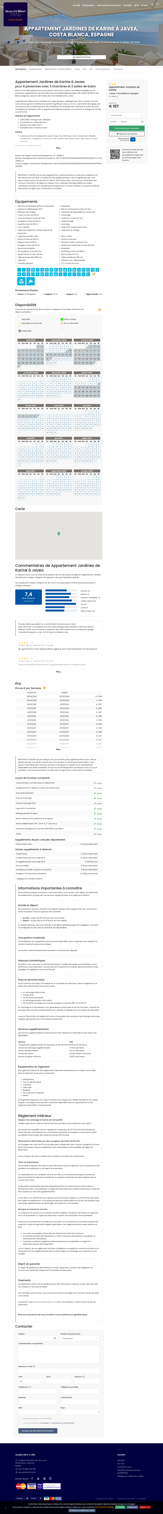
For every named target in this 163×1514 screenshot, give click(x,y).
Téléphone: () (24, 1387)
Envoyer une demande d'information (38, 1431)
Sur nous (120, 1463)
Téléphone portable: (70, 1387)
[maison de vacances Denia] (15, 14)
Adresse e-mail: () (26, 1366)
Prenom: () (80, 1377)
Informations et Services (109, 5)
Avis (85, 69)
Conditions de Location (105, 1498)
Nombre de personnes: (71, 1334)
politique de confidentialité (63, 1423)
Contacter (118, 69)
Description (20, 69)
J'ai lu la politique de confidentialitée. (37, 1418)
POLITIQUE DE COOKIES (104, 1507)
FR (138, 5)
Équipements (35, 69)
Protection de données (126, 1498)
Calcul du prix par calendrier (126, 128)
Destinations (88, 5)
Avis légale (141, 1498)
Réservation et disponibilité (58, 69)
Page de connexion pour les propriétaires (128, 1471)
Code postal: (66, 1397)
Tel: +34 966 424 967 (27, 1469)
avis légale (44, 1423)
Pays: (63, 1408)
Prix (91, 69)
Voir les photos (82, 57)
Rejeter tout (145, 1507)
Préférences (132, 1507)
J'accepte (120, 1507)
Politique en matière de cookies (82, 1510)
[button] (58, 534)
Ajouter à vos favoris (128, 134)
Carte (77, 69)
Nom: (49, 1377)
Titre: (20, 1377)
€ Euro (144, 5)
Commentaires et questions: (30, 1343)
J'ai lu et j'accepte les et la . (48, 1423)
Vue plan (121, 1460)
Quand (21, 1334)
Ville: (20, 1408)
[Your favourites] (157, 5)
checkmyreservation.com (45, 1302)
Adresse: (22, 1397)
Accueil (76, 5)
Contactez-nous (124, 1467)
